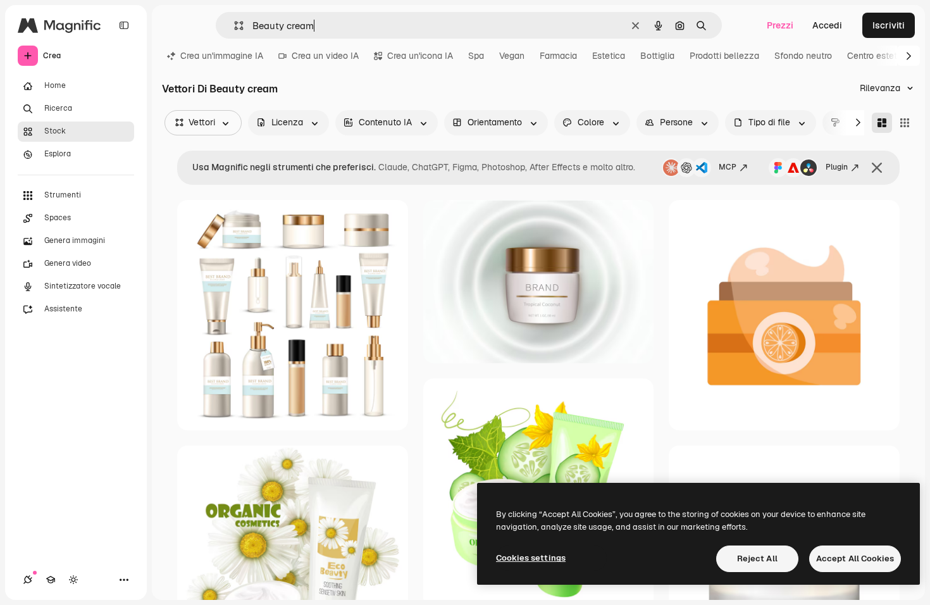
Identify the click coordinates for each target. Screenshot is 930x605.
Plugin (837, 167)
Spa (476, 55)
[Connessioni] (28, 580)
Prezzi (780, 25)
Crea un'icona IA (420, 55)
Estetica (608, 55)
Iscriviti (888, 25)
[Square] (905, 123)
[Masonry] (882, 123)
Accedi (827, 25)
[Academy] (50, 580)
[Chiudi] (876, 167)
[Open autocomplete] (233, 25)
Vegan (511, 55)
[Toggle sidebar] (124, 25)
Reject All (757, 558)
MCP (727, 167)
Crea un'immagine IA (221, 55)
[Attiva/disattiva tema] (73, 580)
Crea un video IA (325, 55)
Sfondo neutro (803, 55)
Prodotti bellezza (724, 55)
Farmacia (558, 55)
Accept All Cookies (855, 558)
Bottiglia (657, 55)
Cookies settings (531, 557)
